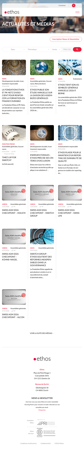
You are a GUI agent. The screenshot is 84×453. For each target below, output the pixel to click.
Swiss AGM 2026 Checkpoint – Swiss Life (68, 213)
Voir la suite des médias (41, 333)
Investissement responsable (68, 146)
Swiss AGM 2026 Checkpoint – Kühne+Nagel (10, 257)
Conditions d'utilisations (28, 443)
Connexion (62, 5)
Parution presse (8, 144)
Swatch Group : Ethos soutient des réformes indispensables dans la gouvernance (41, 259)
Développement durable (10, 81)
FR (14, 206)
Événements (77, 79)
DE (14, 250)
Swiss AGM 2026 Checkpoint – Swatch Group (42, 213)
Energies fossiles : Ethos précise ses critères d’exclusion (42, 158)
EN (14, 151)
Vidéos (4, 204)
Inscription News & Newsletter (65, 39)
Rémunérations (40, 84)
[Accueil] (12, 13)
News (4, 79)
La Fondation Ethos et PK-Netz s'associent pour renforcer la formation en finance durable (13, 95)
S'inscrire (42, 410)
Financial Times (9, 154)
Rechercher (73, 5)
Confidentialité (46, 443)
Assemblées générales (38, 81)
